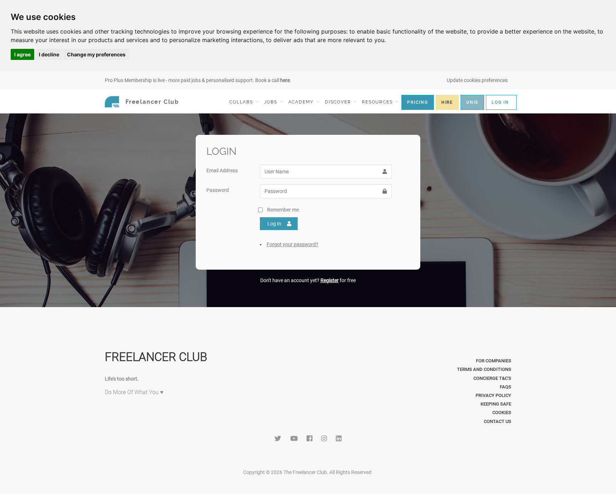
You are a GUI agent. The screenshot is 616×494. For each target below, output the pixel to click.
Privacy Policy (493, 395)
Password (217, 190)
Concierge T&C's (492, 378)
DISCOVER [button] (339, 102)
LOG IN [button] (500, 102)
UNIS (472, 102)
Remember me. (283, 210)
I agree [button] (22, 54)
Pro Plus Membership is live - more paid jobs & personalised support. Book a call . (198, 80)
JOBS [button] (271, 102)
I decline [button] (49, 54)
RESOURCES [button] (378, 102)
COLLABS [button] (242, 102)
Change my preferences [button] (96, 54)
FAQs (505, 386)
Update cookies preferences (477, 80)
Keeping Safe (496, 404)
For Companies (493, 360)
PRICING (417, 102)
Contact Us (497, 421)
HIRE (447, 102)
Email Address (222, 170)
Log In (274, 223)
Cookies (501, 412)
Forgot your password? (292, 244)
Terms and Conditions (484, 369)
